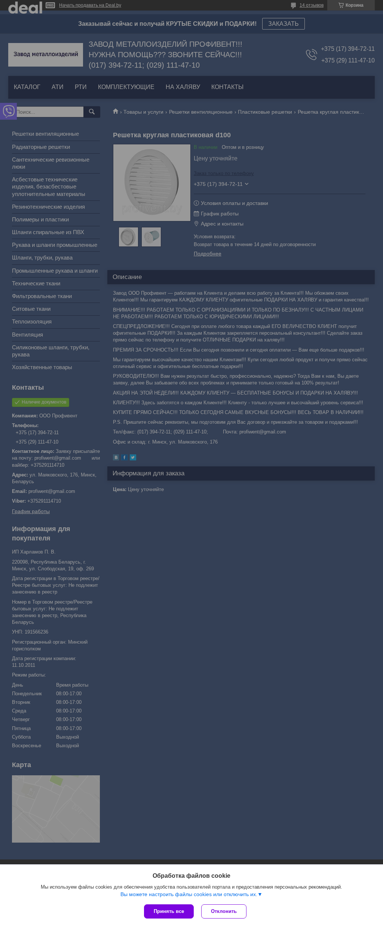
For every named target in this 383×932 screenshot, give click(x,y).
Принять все (169, 911)
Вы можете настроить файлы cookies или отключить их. (188, 894)
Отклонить (224, 911)
